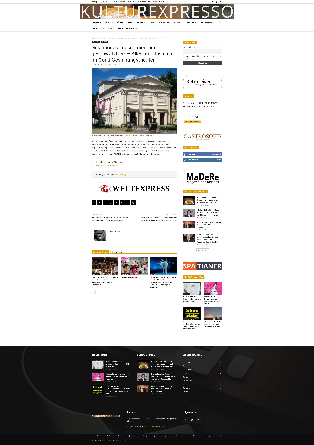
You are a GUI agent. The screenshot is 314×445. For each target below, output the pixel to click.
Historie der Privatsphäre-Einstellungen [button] (189, 436)
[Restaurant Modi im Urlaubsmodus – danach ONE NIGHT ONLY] (192, 288)
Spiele (151, 22)
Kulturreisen (163, 22)
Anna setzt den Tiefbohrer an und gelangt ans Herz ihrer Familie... (118, 376)
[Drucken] (127, 202)
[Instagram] (216, 1)
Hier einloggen (121, 174)
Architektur (192, 22)
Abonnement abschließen (107, 165)
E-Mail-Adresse (189, 47)
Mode (95, 28)
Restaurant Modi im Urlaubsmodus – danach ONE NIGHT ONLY (192, 299)
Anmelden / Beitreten (118, 2)
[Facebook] (212, 1)
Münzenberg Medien (100, 440)
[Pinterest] (105, 202)
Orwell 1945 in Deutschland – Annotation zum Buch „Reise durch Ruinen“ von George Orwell (158, 219)
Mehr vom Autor (116, 252)
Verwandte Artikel (100, 252)
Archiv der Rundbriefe (129, 28)
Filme (129, 22)
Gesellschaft (108, 28)
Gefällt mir (216, 154)
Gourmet (178, 22)
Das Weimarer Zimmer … (129, 277)
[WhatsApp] (110, 202)
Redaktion (162, 2)
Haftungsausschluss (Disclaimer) (118, 436)
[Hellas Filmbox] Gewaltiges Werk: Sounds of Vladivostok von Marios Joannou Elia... (208, 212)
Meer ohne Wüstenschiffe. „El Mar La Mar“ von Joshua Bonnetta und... (209, 224)
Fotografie (206, 22)
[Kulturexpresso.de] (157, 11)
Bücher (108, 22)
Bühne (120, 22)
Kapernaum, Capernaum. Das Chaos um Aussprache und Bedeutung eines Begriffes (208, 200)
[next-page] (96, 292)
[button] (219, 22)
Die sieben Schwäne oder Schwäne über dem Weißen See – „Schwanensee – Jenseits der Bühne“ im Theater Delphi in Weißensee (163, 282)
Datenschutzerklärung (139, 436)
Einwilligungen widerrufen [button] (213, 436)
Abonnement (152, 2)
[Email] (122, 202)
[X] (99, 202)
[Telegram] (220, 1)
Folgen (218, 159)
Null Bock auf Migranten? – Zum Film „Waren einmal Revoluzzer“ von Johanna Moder (110, 219)
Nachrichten (208, 319)
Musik (140, 22)
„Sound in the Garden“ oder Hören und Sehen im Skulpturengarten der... (213, 324)
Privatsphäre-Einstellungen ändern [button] (161, 436)
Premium (104, 41)
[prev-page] (93, 292)
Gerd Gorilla (99, 65)
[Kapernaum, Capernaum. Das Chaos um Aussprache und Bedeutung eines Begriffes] (189, 200)
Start (93, 38)
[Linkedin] (116, 202)
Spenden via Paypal (192, 116)
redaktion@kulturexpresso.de (156, 426)
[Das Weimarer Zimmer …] (134, 266)
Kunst (96, 22)
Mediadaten (142, 2)
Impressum (130, 2)
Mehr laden (202, 250)
